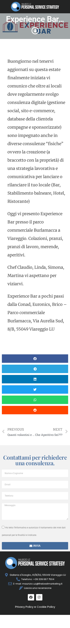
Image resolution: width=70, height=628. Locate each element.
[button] (35, 358)
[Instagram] (39, 597)
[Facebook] (31, 597)
